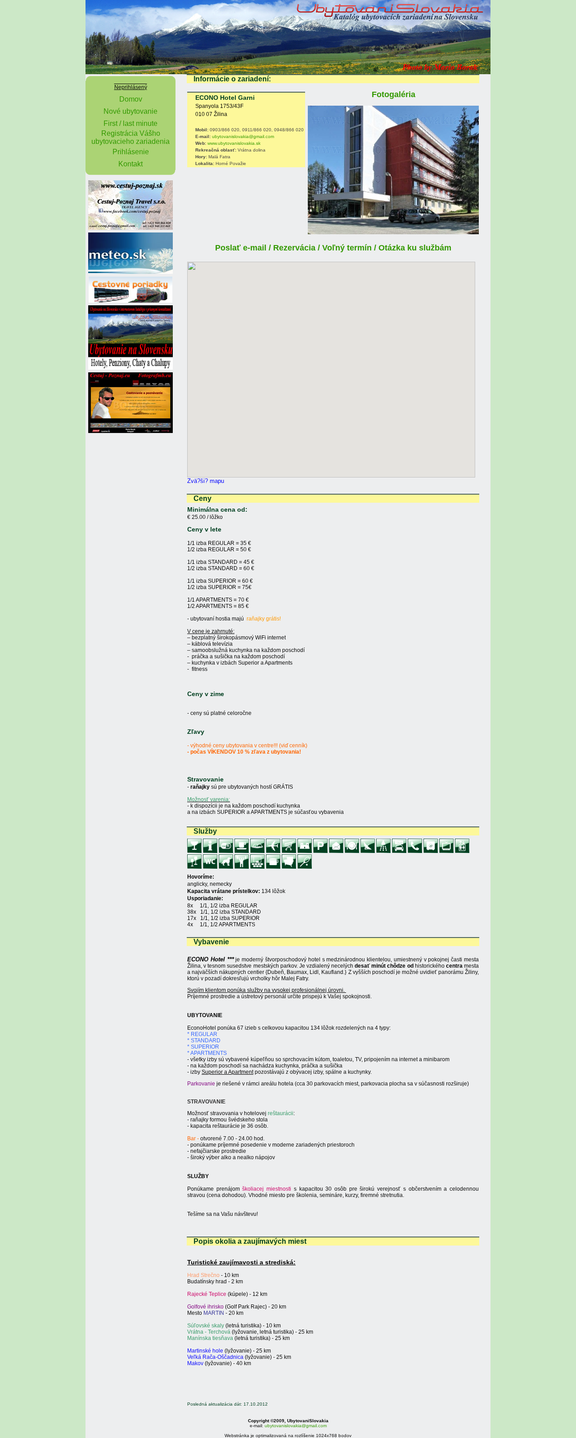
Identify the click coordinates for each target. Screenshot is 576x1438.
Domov (130, 99)
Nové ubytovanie (131, 111)
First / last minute (131, 123)
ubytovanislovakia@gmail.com (243, 136)
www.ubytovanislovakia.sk (234, 143)
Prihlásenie (130, 152)
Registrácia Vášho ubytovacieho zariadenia (130, 137)
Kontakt (130, 164)
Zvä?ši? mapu (205, 481)
